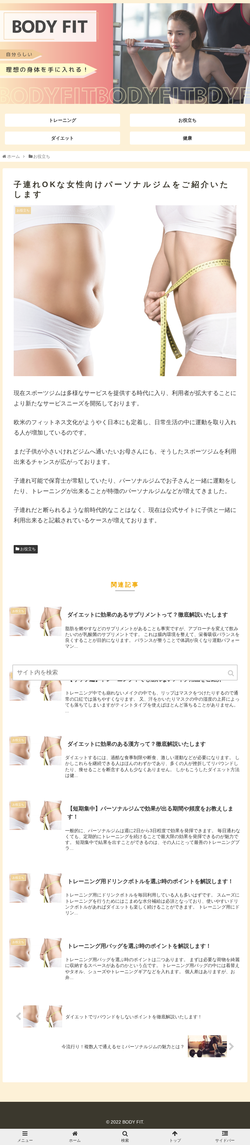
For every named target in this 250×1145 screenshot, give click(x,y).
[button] (231, 673)
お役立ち (28, 549)
